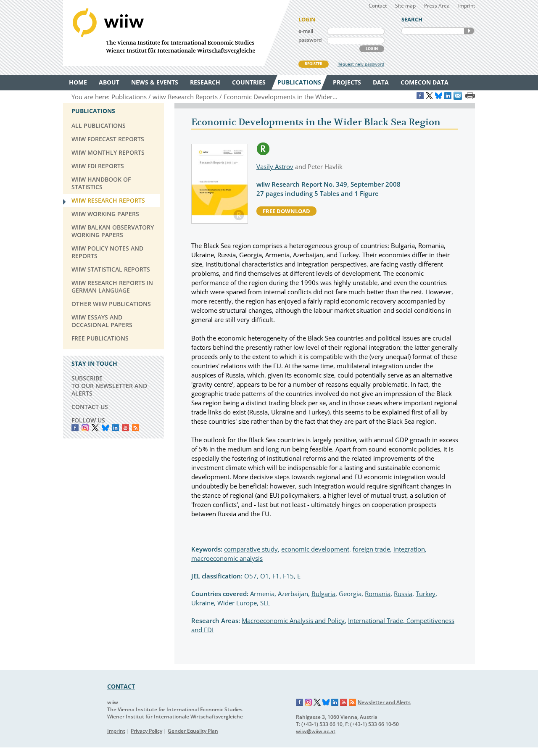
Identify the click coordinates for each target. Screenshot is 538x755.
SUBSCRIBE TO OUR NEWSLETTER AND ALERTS (109, 385)
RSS (135, 427)
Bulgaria (323, 593)
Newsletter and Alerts (384, 702)
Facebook (75, 427)
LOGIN (372, 48)
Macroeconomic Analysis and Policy (293, 620)
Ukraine (202, 603)
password (310, 39)
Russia (403, 593)
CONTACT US (89, 407)
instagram (85, 427)
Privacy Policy (146, 730)
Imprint (466, 5)
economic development (315, 549)
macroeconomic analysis (227, 558)
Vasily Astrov (274, 166)
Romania (377, 593)
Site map (405, 5)
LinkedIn (115, 427)
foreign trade (371, 549)
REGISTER (313, 63)
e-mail (305, 30)
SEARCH (469, 31)
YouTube (125, 427)
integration (409, 549)
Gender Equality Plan (193, 730)
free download (286, 211)
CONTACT (121, 686)
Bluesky (105, 427)
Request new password (361, 64)
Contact (378, 5)
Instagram (308, 702)
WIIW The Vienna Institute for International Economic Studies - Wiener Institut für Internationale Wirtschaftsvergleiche (176, 33)
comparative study (251, 549)
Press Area (437, 5)
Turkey (425, 593)
